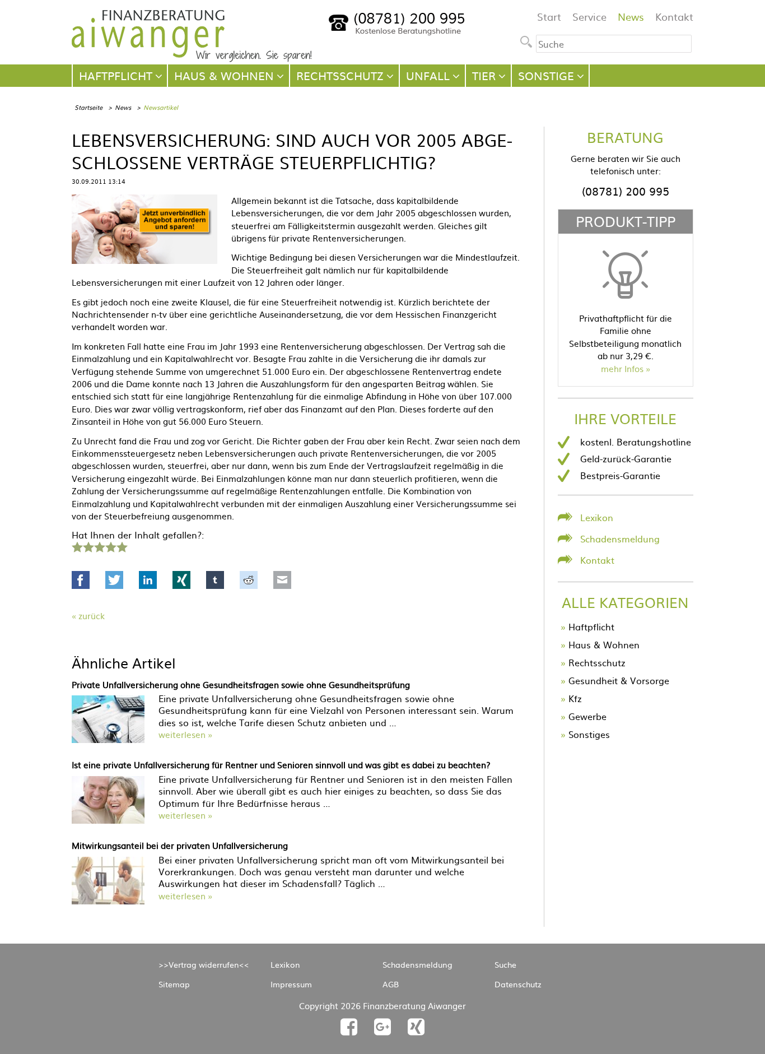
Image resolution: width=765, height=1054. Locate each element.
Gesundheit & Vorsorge (618, 680)
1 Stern (76, 545)
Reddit (249, 580)
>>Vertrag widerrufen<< (203, 964)
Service (589, 16)
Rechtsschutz (597, 662)
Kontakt (674, 16)
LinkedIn (148, 580)
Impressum (291, 984)
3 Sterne (99, 545)
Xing (181, 580)
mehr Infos (622, 368)
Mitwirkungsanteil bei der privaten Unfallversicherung (180, 845)
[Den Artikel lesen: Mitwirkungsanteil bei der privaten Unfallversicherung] (108, 900)
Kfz (575, 698)
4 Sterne (110, 545)
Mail (282, 580)
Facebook (81, 580)
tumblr (215, 580)
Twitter (114, 580)
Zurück (91, 615)
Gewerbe (587, 716)
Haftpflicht (591, 626)
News (631, 16)
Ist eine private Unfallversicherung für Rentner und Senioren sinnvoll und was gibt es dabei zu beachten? (281, 764)
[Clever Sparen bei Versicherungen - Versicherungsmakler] (192, 58)
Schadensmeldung (620, 538)
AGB (390, 984)
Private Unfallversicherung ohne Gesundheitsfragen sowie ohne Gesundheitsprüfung (241, 684)
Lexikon (596, 517)
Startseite (88, 107)
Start (549, 16)
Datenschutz (518, 984)
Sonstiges (589, 734)
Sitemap (174, 984)
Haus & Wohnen (604, 644)
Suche (505, 964)
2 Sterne (88, 545)
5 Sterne (121, 545)
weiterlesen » (185, 734)
